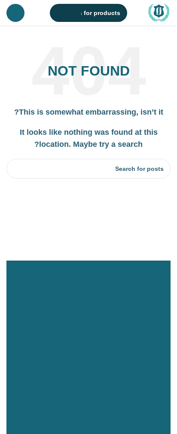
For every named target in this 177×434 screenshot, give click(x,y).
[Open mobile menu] (15, 12)
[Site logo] (159, 12)
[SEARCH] (59, 13)
